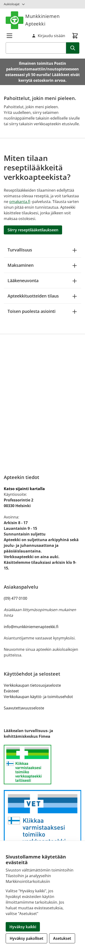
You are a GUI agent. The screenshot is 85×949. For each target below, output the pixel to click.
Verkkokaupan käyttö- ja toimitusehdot (38, 696)
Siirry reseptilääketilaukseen (33, 230)
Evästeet (11, 691)
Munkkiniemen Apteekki (42, 20)
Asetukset (62, 938)
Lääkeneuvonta (23, 280)
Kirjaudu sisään (51, 35)
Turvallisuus (20, 250)
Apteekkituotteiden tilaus (33, 296)
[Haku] (72, 48)
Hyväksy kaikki (22, 926)
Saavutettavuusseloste (24, 708)
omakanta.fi (19, 201)
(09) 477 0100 (15, 598)
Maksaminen (21, 265)
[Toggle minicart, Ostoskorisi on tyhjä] (75, 35)
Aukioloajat (12, 4)
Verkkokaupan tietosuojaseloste (32, 685)
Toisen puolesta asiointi (31, 311)
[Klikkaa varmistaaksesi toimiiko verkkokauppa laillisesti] (42, 765)
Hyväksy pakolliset (26, 938)
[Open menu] (9, 35)
